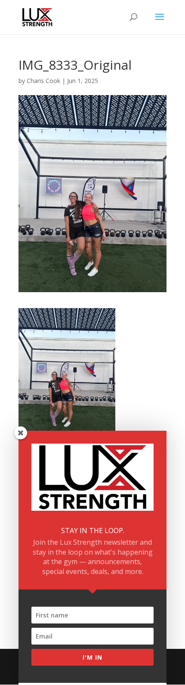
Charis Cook (43, 81)
